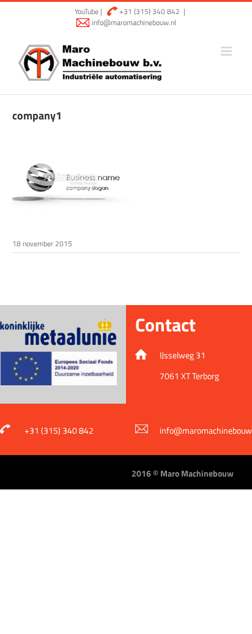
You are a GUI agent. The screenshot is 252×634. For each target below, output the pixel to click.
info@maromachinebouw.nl (134, 22)
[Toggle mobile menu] (227, 51)
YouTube (85, 11)
